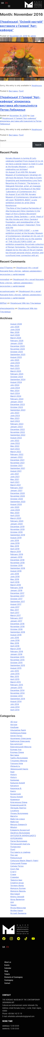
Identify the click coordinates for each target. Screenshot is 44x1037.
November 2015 (17, 660)
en (6, 3)
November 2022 (17, 432)
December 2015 (17, 657)
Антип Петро (16, 735)
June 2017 (14, 607)
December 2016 (17, 624)
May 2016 (14, 643)
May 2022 (14, 446)
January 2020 (16, 524)
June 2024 (15, 388)
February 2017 (16, 618)
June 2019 (14, 543)
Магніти (14, 816)
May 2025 (14, 365)
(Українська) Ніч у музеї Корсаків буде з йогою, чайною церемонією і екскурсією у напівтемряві (21, 270)
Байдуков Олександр (20, 741)
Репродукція (16, 858)
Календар (14, 780)
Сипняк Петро (17, 866)
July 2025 (14, 360)
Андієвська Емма (18, 733)
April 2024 (15, 393)
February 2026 (16, 340)
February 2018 (16, 587)
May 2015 (14, 676)
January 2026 (16, 343)
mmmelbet (4, 279)
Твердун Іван (16, 880)
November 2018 (17, 562)
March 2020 (15, 518)
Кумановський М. (18, 805)
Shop (6, 971)
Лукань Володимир (19, 813)
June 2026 (15, 329)
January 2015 (16, 687)
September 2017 (17, 601)
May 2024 (14, 390)
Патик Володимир (18, 841)
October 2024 (16, 377)
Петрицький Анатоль (20, 844)
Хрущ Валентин (17, 899)
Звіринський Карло (19, 769)
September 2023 (17, 410)
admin (33, 36)
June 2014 (14, 707)
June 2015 (14, 673)
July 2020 (14, 507)
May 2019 (14, 546)
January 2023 (16, 426)
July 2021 (14, 474)
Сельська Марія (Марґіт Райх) (24, 860)
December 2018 (17, 560)
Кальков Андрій (17, 783)
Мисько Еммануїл (18, 824)
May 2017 (14, 610)
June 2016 (14, 640)
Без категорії (16, 744)
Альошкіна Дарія (18, 730)
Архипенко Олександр (20, 738)
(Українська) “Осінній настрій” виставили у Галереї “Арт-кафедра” (21, 26)
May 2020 (14, 513)
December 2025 (17, 346)
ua (2, 3)
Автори (13, 724)
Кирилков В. (16, 788)
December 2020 (17, 493)
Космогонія (15, 794)
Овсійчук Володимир (20, 833)
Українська (37, 85)
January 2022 (16, 457)
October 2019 (16, 532)
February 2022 (16, 454)
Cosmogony (8, 980)
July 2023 (14, 413)
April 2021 (14, 482)
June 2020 (15, 510)
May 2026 (14, 332)
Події (21, 91)
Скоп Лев (14, 869)
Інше (12, 772)
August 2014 (15, 701)
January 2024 (16, 401)
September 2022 (17, 435)
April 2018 (14, 582)
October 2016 (16, 629)
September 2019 (17, 535)
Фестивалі (15, 894)
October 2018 (16, 565)
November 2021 (17, 463)
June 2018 (14, 576)
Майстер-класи (17, 819)
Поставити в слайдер (20, 852)
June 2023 (15, 415)
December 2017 (17, 593)
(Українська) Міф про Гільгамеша (25, 303)
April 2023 (15, 421)
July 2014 (14, 704)
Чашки (13, 905)
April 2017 (14, 612)
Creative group (17, 883)
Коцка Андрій (16, 797)
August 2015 (15, 668)
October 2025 (16, 352)
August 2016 (15, 635)
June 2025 (15, 363)
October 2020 (16, 499)
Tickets (7, 974)
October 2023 (16, 407)
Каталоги (14, 785)
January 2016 (16, 654)
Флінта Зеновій (17, 896)
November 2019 (17, 529)
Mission (13, 827)
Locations (14, 810)
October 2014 (16, 696)
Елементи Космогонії (20, 830)
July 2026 (14, 327)
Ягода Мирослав (18, 908)
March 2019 (15, 551)
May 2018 (14, 579)
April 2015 (14, 679)
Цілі (12, 902)
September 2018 (17, 568)
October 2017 (16, 599)
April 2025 (15, 368)
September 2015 (17, 665)
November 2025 (17, 349)
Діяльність (15, 766)
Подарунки (15, 846)
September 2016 (17, 632)
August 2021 (15, 471)
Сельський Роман (18, 863)
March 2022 (15, 451)
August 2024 (16, 382)
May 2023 (14, 418)
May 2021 (14, 479)
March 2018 (15, 585)
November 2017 (17, 596)
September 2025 (17, 354)
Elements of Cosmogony (13, 977)
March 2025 (15, 371)
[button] (9, 6)
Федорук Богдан (18, 888)
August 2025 (16, 357)
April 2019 (14, 549)
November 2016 (17, 626)
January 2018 (16, 590)
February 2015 (16, 685)
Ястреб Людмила (18, 913)
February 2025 (16, 374)
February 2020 (16, 521)
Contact (7, 983)
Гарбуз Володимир (19, 758)
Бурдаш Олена (17, 752)
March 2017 (15, 615)
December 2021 (17, 460)
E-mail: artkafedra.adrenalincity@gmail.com (18, 1016)
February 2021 (16, 488)
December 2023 (17, 404)
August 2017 (15, 604)
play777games (6, 267)
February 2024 (16, 399)
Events (6, 965)
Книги (13, 791)
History (13, 774)
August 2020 (16, 504)
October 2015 (16, 662)
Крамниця (15, 799)
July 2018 (14, 574)
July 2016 (14, 637)
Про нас (14, 855)
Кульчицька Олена (18, 802)
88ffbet (3, 303)
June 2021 (14, 476)
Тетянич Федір (17, 885)
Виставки (13, 91)
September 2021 (17, 468)
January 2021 (16, 490)
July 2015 (14, 671)
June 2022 (15, 443)
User (32, 115)
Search (3, 140)
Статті (13, 871)
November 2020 (17, 496)
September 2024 (17, 379)
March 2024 (15, 396)
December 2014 (17, 690)
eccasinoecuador (7, 291)
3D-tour (13, 722)
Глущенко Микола (18, 760)
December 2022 (17, 429)
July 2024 (14, 385)
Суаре (13, 874)
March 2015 (15, 682)
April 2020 (15, 515)
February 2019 (16, 554)
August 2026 (16, 324)
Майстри (14, 822)
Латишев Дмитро (18, 808)
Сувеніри (14, 877)
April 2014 (14, 710)
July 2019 (14, 540)
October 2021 (16, 465)
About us (7, 962)
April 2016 (14, 646)
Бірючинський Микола (20, 747)
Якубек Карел (16, 910)
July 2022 (14, 440)
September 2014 (17, 698)
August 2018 (15, 571)
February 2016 (16, 651)
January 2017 (16, 621)
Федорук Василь (18, 891)
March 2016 (15, 649)
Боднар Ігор (15, 749)
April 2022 (15, 449)
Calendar (7, 968)
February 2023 (16, 424)
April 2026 (15, 335)
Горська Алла (16, 763)
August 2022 (16, 438)
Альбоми (14, 727)
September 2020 (17, 501)
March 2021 (15, 485)
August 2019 (15, 537)
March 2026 (15, 338)
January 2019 (16, 557)
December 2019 (17, 526)
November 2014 (17, 693)
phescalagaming (7, 308)
